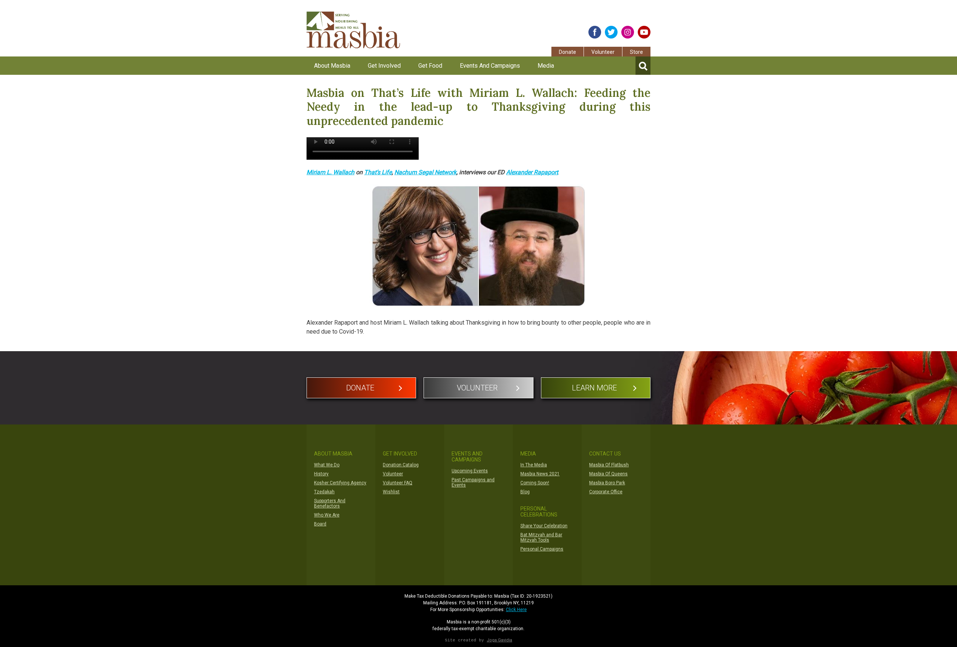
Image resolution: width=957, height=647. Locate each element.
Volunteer (603, 52)
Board (320, 524)
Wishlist (391, 491)
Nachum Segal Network (425, 172)
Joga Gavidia (499, 640)
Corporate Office (605, 491)
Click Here (516, 609)
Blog (525, 491)
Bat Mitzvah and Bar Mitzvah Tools (541, 537)
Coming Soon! (534, 482)
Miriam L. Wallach (330, 172)
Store (636, 52)
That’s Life (378, 172)
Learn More (594, 387)
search (643, 65)
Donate (567, 52)
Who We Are (326, 515)
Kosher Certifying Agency (340, 482)
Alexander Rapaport (532, 172)
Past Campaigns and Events (473, 482)
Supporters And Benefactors (329, 503)
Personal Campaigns (541, 549)
